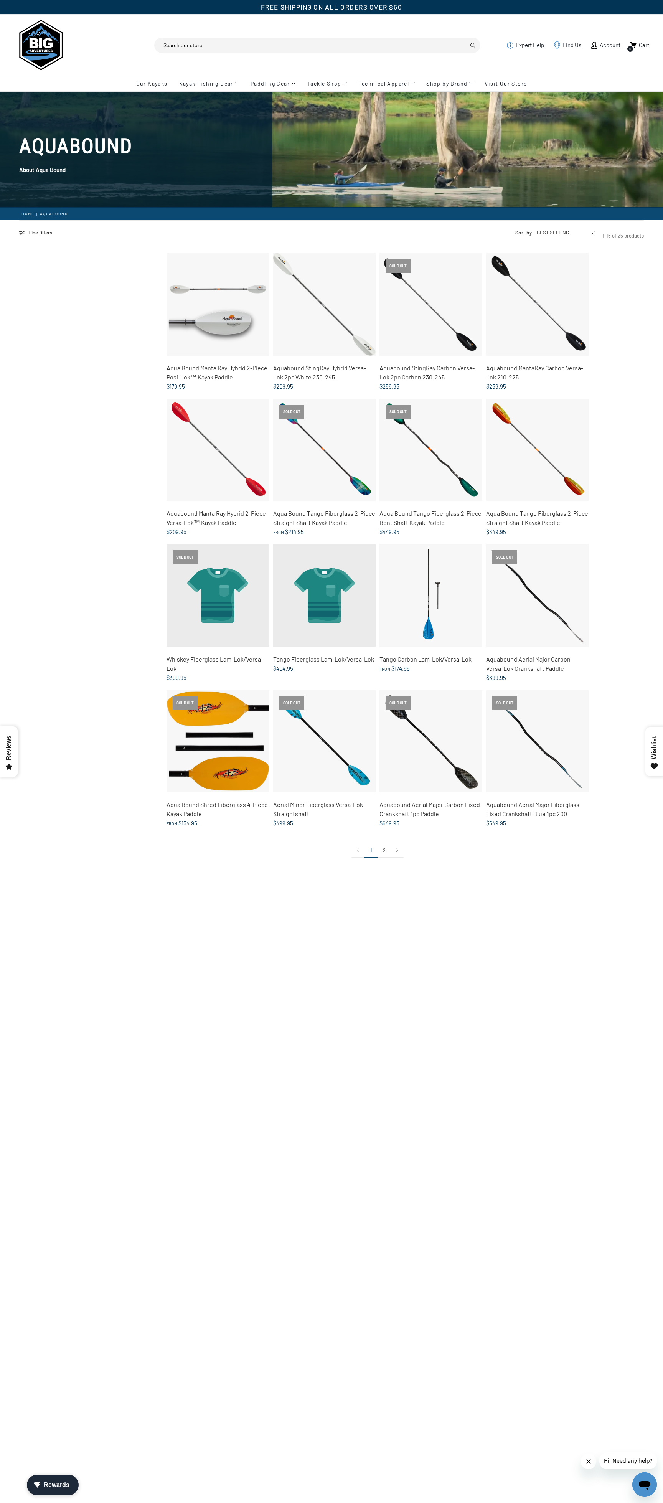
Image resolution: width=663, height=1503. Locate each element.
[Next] (397, 850)
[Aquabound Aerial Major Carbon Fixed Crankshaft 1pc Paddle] (430, 741)
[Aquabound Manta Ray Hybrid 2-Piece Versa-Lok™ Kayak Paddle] (218, 450)
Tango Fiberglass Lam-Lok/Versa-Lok (323, 659)
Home (28, 213)
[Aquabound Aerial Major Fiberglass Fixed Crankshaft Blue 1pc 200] (537, 741)
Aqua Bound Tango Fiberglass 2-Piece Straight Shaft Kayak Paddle (324, 518)
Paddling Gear (270, 83)
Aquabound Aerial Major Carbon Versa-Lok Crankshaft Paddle (528, 663)
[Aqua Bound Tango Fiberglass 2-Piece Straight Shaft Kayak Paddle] (324, 450)
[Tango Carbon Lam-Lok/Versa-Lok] (430, 595)
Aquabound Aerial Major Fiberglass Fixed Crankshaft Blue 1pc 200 (532, 809)
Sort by (523, 232)
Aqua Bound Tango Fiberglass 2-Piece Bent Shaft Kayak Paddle (430, 518)
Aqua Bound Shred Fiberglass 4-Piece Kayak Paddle (217, 809)
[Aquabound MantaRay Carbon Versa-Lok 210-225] (537, 304)
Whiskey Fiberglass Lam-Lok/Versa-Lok (215, 663)
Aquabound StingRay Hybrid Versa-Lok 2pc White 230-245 (319, 372)
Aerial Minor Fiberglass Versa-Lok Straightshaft (318, 809)
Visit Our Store (506, 83)
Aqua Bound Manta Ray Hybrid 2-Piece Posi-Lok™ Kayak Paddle (217, 372)
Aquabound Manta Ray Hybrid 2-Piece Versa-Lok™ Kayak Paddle (216, 518)
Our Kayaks (152, 83)
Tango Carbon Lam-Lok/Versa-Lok (425, 659)
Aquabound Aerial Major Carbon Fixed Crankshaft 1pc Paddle (429, 809)
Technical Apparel (383, 83)
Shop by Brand (446, 83)
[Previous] (357, 850)
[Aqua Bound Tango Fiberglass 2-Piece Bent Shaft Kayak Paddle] (430, 450)
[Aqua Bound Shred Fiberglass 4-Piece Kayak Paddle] (218, 741)
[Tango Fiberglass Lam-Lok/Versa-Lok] (324, 595)
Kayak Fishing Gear (206, 83)
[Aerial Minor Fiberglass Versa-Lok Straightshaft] (324, 741)
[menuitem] (154, 83)
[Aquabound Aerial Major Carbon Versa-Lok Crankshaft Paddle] (537, 595)
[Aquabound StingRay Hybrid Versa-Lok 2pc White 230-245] (324, 304)
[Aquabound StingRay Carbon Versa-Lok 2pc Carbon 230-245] (430, 304)
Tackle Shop (324, 83)
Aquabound (54, 213)
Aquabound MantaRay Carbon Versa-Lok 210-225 (534, 372)
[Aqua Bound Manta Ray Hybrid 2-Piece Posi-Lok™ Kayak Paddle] (218, 304)
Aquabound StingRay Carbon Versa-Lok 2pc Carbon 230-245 (427, 372)
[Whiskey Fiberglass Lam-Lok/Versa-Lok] (218, 595)
